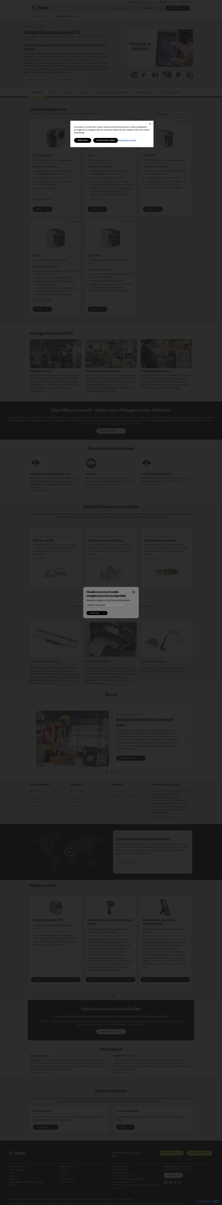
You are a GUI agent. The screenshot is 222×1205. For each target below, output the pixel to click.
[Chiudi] (150, 123)
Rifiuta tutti (83, 140)
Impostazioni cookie (127, 140)
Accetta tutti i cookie (105, 140)
